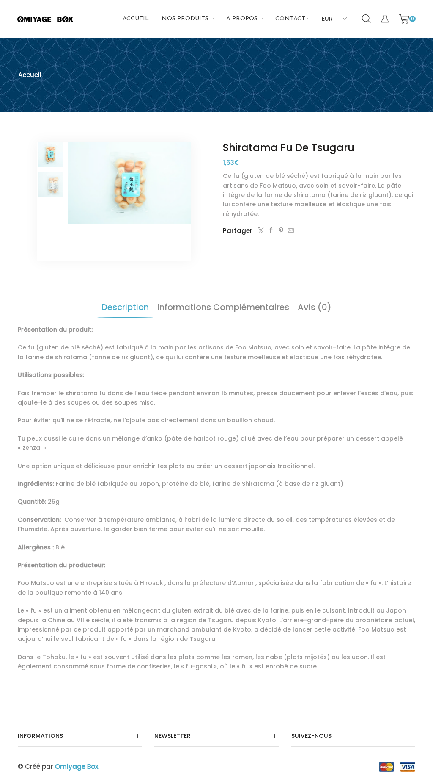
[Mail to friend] (290, 231)
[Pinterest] (281, 231)
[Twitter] (261, 231)
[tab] (125, 307)
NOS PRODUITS (185, 19)
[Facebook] (271, 231)
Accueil (136, 19)
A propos (242, 19)
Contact (290, 19)
